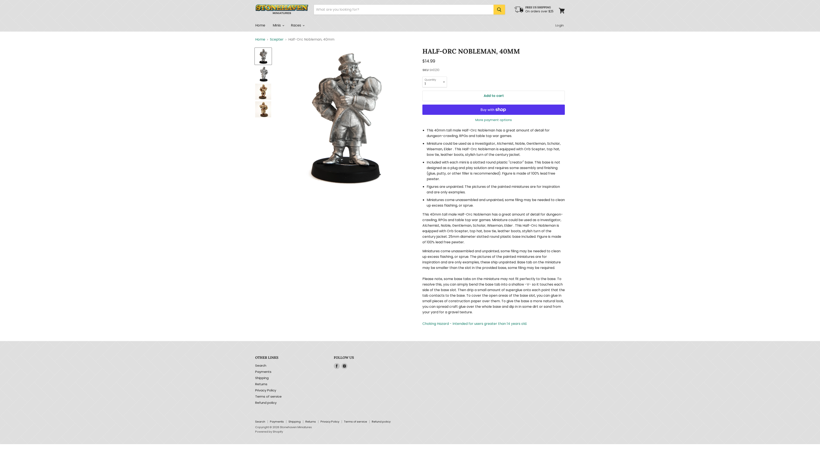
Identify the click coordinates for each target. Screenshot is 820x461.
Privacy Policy (265, 390)
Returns (261, 384)
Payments (263, 371)
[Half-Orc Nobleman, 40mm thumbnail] (263, 56)
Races (296, 25)
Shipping (262, 378)
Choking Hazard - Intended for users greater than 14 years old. (474, 323)
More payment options (493, 120)
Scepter (277, 39)
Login (559, 25)
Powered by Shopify (269, 432)
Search (260, 365)
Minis (277, 25)
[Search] (499, 10)
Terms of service (268, 396)
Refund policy (266, 402)
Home (260, 25)
